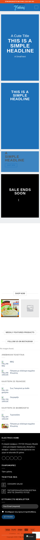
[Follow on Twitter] (12, 458)
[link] (19, 7)
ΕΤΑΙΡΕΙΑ (12, 533)
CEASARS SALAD (15, 484)
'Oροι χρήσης (7, 472)
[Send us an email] (16, 458)
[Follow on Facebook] (4, 458)
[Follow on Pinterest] (20, 458)
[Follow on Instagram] (8, 458)
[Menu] (3, 7)
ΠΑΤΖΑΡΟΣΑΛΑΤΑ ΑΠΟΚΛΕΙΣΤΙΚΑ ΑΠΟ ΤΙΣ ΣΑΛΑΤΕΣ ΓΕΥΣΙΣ (21, 491)
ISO (18, 533)
